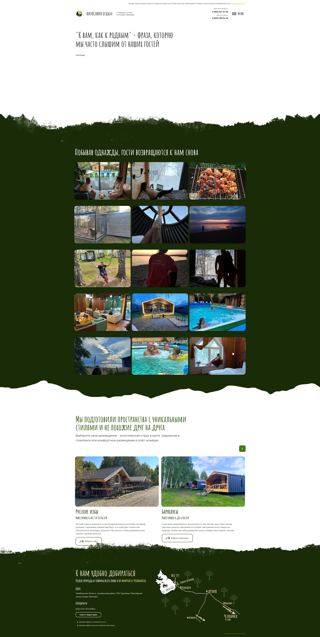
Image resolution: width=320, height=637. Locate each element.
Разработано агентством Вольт (235, 633)
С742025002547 (238, 3)
